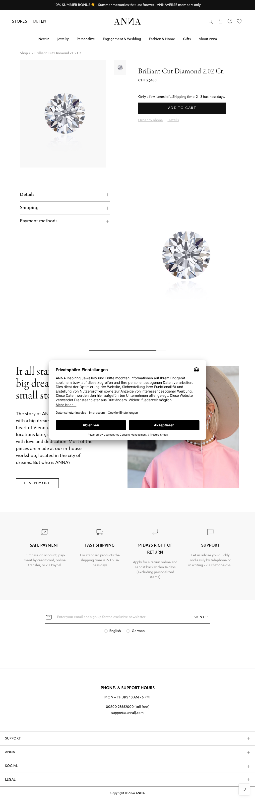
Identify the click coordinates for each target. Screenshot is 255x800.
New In (43, 39)
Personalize (86, 39)
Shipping (29, 208)
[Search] (211, 21)
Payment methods (39, 221)
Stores (19, 22)
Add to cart (182, 108)
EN (44, 22)
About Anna (208, 39)
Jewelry (63, 39)
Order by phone (150, 120)
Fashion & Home (162, 39)
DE (36, 22)
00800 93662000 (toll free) (127, 707)
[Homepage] (127, 21)
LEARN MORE (37, 483)
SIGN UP (200, 617)
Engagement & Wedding (122, 39)
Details (27, 195)
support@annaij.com (127, 713)
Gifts (187, 39)
